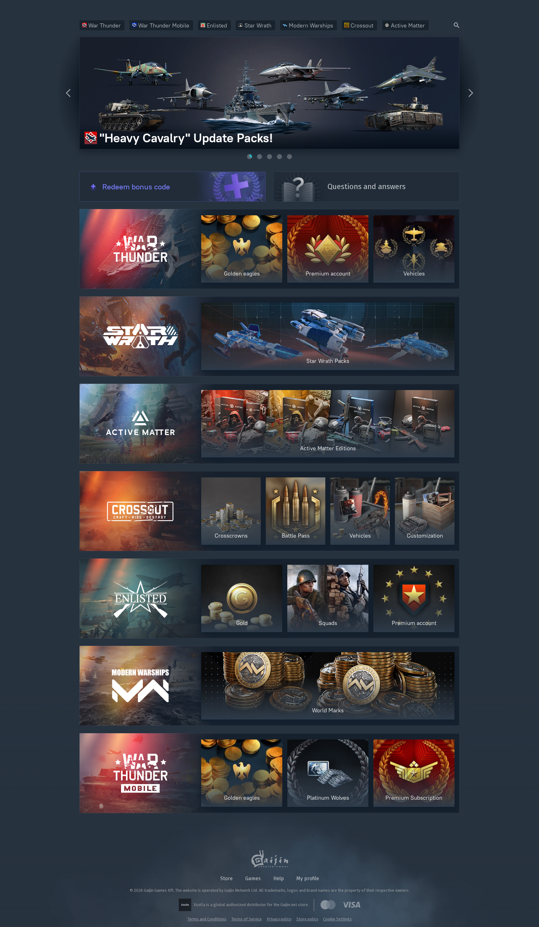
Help (278, 878)
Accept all (415, 912)
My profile (307, 878)
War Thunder (104, 25)
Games (253, 878)
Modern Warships (311, 25)
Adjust (491, 912)
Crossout (362, 25)
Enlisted (217, 25)
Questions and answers (366, 186)
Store (226, 878)
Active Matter (408, 25)
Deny (341, 912)
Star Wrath (258, 25)
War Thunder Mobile (163, 25)
